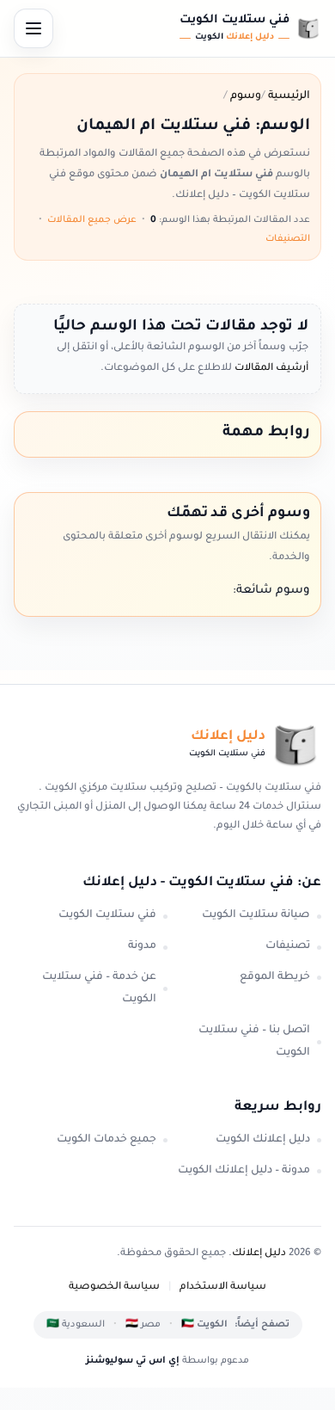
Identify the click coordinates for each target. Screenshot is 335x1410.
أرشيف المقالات (270, 368)
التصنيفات (287, 239)
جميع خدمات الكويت (106, 1140)
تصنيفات (287, 946)
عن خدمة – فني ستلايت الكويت (99, 988)
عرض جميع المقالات (92, 220)
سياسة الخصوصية (114, 1287)
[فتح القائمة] (33, 28)
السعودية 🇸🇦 (75, 1325)
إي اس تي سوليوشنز (133, 1361)
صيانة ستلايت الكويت (256, 915)
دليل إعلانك (259, 1253)
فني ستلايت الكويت (107, 915)
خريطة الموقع (275, 977)
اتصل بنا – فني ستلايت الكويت (254, 1042)
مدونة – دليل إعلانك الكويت (244, 1171)
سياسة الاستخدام (223, 1287)
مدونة (142, 946)
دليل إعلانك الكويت (263, 1140)
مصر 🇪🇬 (143, 1325)
